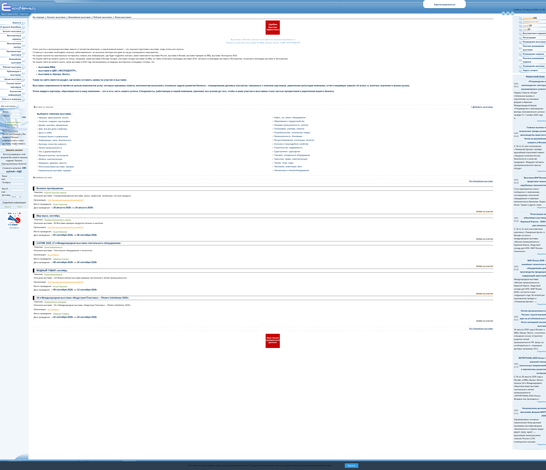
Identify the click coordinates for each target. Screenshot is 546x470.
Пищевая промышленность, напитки (291, 125)
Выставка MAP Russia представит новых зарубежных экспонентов (533, 181)
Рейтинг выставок (12, 67)
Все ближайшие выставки (481, 181)
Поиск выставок (123, 17)
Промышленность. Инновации (288, 136)
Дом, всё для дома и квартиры (53, 129)
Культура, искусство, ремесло (52, 144)
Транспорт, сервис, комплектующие (290, 159)
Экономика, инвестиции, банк (288, 166)
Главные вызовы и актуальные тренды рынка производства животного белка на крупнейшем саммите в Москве (532, 135)
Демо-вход (10, 127)
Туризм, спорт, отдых (284, 163)
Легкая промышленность (50, 148)
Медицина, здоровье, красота (53, 163)
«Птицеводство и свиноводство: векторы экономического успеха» (533, 85)
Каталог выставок (12, 31)
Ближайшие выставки (79, 17)
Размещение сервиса (533, 54)
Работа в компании (11, 99)
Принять (351, 465)
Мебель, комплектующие (50, 159)
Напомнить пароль (13, 122)
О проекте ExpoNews (10, 27)
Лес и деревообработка (50, 151)
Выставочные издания (534, 33)
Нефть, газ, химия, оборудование (290, 117)
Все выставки (530, 18)
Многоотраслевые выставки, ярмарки (56, 166)
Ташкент (66, 259)
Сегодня (527, 25)
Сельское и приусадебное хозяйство (291, 144)
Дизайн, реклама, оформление (53, 125)
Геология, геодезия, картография (54, 121)
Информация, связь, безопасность (55, 140)
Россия (55, 204)
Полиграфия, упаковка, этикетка (289, 129)
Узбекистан (57, 259)
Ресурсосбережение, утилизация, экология (294, 140)
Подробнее (541, 121)
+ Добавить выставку (482, 107)
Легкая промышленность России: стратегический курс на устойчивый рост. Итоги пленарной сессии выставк (533, 318)
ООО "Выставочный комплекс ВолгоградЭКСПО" (65, 200)
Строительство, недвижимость (288, 147)
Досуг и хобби (45, 133)
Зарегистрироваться (444, 4)
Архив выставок (12, 79)
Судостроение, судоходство (287, 151)
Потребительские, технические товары (292, 132)
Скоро (526, 29)
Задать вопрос (530, 70)
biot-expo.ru (14, 228)
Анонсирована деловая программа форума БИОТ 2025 (533, 412)
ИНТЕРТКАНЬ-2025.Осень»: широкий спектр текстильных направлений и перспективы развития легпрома (532, 365)
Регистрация (11, 125)
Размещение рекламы (534, 66)
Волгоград (63, 204)
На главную (38, 17)
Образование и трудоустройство (289, 121)
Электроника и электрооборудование (291, 170)
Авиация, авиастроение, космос (54, 117)
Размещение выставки (534, 42)
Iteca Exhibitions (53, 255)
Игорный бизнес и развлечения (53, 136)
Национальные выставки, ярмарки (55, 170)
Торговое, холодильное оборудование (292, 155)
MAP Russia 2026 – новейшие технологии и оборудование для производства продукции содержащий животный (533, 268)
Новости (17, 23)
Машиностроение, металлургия (53, 155)
